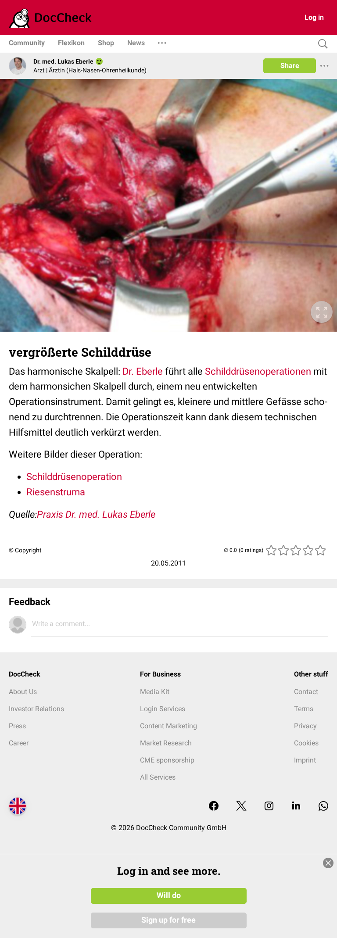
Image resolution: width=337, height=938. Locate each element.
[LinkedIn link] (296, 806)
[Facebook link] (214, 806)
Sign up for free (168, 920)
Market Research (166, 743)
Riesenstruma (55, 492)
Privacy (305, 726)
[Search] (320, 44)
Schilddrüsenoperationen (258, 371)
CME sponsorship (167, 760)
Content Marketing (168, 726)
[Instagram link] (269, 806)
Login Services (162, 709)
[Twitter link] (241, 806)
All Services (158, 777)
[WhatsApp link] (323, 806)
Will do (169, 895)
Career (19, 743)
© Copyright (25, 550)
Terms (303, 709)
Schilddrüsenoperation (74, 476)
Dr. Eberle (142, 371)
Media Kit (154, 691)
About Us (23, 691)
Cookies (306, 743)
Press (17, 726)
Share (289, 65)
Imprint (305, 760)
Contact (306, 691)
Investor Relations (36, 709)
